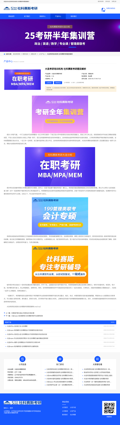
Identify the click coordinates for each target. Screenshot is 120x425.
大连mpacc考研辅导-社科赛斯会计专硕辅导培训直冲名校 (25, 330)
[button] (47, 47)
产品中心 (58, 16)
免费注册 (114, 1)
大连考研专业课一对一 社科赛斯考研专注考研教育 (63, 385)
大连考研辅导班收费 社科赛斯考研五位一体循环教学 (63, 372)
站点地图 (73, 414)
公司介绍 (73, 407)
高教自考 (34, 54)
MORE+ (113, 322)
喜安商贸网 (101, 1)
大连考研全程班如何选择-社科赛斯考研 (97, 385)
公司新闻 (65, 411)
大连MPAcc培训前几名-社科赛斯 (17, 326)
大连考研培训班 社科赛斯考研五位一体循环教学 (62, 369)
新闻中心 (43, 16)
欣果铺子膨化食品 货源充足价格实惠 (22, 313)
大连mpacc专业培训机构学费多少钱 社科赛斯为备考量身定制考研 (27, 338)
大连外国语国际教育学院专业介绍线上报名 (98, 375)
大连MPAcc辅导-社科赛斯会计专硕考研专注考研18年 (23, 342)
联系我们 (74, 16)
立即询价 (49, 82)
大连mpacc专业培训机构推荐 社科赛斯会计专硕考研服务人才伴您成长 (69, 382)
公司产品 (42, 54)
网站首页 (11, 16)
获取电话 (58, 82)
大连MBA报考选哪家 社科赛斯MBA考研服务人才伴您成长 (65, 379)
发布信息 (107, 1)
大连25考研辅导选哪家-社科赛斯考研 (96, 379)
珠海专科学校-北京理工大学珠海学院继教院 (98, 372)
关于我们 (27, 16)
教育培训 (25, 54)
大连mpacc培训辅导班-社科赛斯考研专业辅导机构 (27, 316)
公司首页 (65, 407)
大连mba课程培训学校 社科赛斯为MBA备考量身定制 (63, 375)
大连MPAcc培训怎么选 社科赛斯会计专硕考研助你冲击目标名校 (27, 334)
